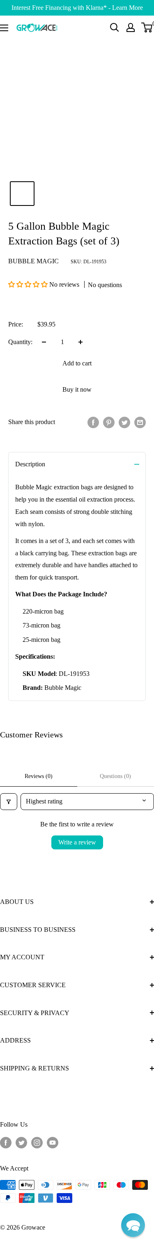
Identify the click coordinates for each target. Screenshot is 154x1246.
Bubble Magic (33, 261)
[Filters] (8, 801)
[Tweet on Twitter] (124, 422)
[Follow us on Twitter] (21, 1142)
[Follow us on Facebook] (5, 1142)
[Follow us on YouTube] (52, 1142)
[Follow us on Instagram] (37, 1142)
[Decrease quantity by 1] (44, 342)
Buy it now (77, 389)
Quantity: (20, 341)
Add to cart (77, 363)
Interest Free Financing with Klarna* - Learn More (77, 7)
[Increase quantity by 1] (80, 342)
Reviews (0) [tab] (39, 776)
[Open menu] (4, 28)
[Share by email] (140, 422)
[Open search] (114, 27)
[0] (147, 27)
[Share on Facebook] (93, 422)
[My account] (130, 27)
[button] (28, 284)
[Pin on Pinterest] (109, 422)
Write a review (77, 842)
